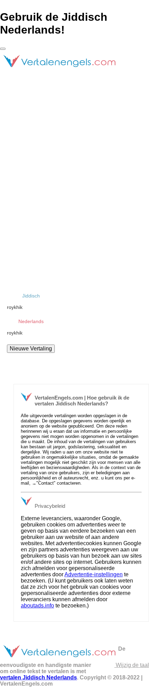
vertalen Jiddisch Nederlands (38, 677)
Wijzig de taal (131, 665)
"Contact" (45, 483)
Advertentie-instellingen (93, 574)
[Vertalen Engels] (59, 70)
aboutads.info (37, 605)
